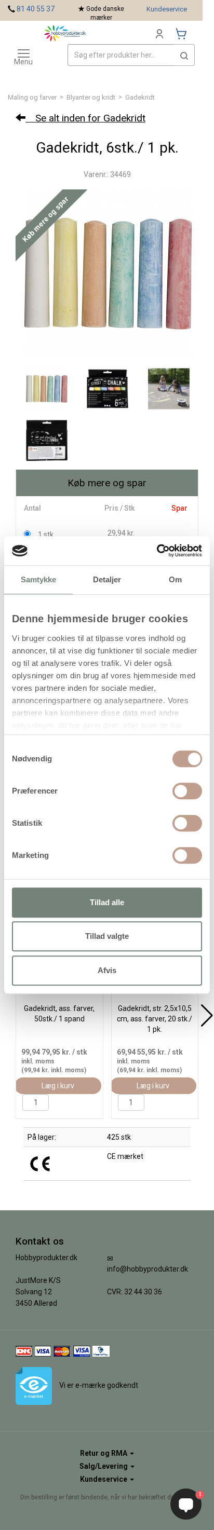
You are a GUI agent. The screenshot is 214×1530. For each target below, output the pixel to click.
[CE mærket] (40, 1163)
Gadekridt (140, 97)
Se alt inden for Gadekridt (85, 118)
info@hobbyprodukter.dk (147, 1269)
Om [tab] (175, 579)
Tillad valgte (107, 936)
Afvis (107, 970)
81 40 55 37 (36, 9)
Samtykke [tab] (39, 579)
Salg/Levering (104, 1466)
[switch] (187, 791)
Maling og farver (32, 97)
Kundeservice (166, 9)
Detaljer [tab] (107, 579)
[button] (184, 55)
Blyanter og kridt (90, 97)
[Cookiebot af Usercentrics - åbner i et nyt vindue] (156, 550)
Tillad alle (107, 902)
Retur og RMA (104, 1453)
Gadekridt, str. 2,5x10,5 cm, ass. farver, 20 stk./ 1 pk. (154, 1018)
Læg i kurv (58, 1086)
